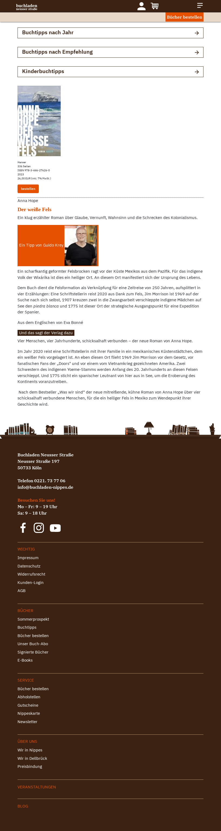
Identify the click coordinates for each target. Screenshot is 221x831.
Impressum (28, 557)
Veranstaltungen (37, 786)
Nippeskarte (29, 713)
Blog (23, 806)
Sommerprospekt (33, 619)
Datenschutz (29, 566)
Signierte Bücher (33, 652)
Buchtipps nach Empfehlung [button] (57, 51)
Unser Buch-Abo (33, 643)
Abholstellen (29, 696)
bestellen (28, 189)
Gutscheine (28, 705)
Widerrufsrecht (31, 574)
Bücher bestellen (184, 17)
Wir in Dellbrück (32, 758)
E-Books (25, 660)
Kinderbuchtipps (43, 71)
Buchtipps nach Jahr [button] (48, 32)
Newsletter (27, 721)
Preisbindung (30, 766)
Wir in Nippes (30, 750)
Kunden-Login (31, 582)
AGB (22, 590)
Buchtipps (27, 627)
